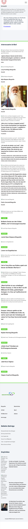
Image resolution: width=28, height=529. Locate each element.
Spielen (4, 262)
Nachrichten (17, 406)
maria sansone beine (6, 444)
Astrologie (3, 417)
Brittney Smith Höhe (6, 433)
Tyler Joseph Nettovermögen (8, 441)
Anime (2, 62)
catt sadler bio (4, 436)
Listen (4, 218)
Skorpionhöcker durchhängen (8, 431)
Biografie (3, 72)
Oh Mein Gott (4, 413)
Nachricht (4, 342)
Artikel (2, 410)
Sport (15, 410)
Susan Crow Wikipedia (6, 439)
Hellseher (4, 247)
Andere (4, 358)
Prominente (7, 26)
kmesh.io (21, 518)
